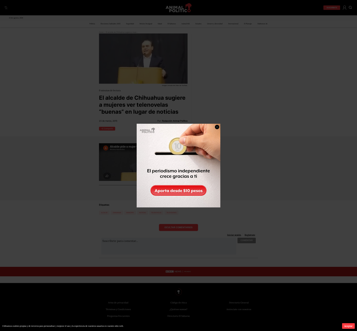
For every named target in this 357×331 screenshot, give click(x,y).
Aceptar (348, 326)
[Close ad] (217, 127)
